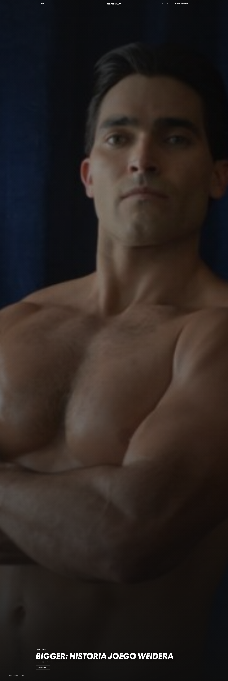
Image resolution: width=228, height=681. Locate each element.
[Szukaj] (162, 4)
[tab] (185, 676)
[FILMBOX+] (114, 4)
